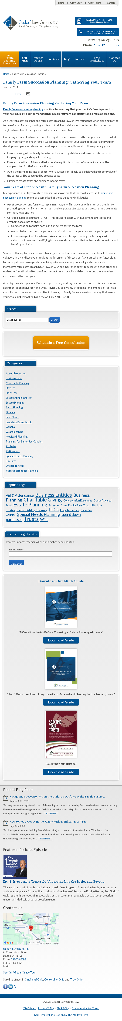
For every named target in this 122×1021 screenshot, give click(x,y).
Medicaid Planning (17, 436)
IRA (93, 505)
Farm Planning (14, 407)
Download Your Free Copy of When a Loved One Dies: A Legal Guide (101, 32)
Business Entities (53, 495)
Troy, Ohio (76, 979)
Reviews (53, 59)
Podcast (80, 59)
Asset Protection (16, 373)
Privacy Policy (46, 1008)
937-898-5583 (106, 44)
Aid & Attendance (20, 495)
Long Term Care (69, 510)
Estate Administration (19, 397)
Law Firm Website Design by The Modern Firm (61, 1014)
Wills (44, 519)
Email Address (16, 549)
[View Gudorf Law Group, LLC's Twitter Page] (15, 986)
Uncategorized (15, 465)
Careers (111, 2)
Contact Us (114, 59)
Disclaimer (29, 1008)
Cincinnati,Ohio (34, 979)
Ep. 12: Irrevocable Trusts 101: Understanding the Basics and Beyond (54, 881)
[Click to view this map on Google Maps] (31, 943)
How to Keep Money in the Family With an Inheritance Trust (48, 821)
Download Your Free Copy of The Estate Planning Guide (99, 21)
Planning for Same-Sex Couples (24, 441)
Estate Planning (15, 402)
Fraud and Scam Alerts (19, 422)
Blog (67, 59)
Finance (10, 412)
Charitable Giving (43, 500)
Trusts (31, 519)
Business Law (14, 378)
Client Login (76, 2)
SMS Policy (63, 1008)
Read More (51, 813)
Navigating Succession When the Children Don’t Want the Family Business (57, 796)
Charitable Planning (17, 383)
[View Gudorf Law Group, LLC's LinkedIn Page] (10, 987)
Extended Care (58, 505)
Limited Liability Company (32, 510)
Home (61, 2)
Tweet (19, 94)
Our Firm (25, 59)
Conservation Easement (77, 500)
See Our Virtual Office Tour (19, 972)
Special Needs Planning (19, 456)
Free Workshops (97, 59)
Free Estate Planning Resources (9, 59)
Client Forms (94, 2)
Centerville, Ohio (54, 979)
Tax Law (11, 461)
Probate (11, 446)
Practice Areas (38, 59)
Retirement (13, 451)
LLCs (54, 509)
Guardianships (14, 431)
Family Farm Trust (79, 505)
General (10, 426)
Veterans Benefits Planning (22, 470)
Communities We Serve (85, 1008)
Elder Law (11, 393)
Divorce (10, 388)
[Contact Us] (61, 343)
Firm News (12, 417)
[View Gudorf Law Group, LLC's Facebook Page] (5, 987)
